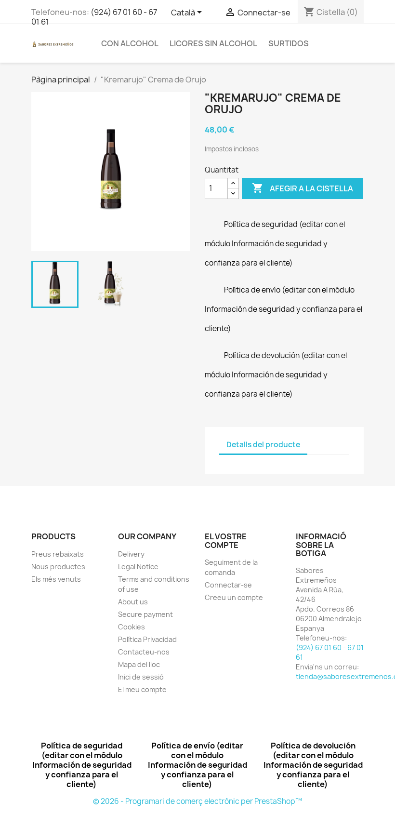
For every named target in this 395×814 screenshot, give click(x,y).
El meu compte (142, 689)
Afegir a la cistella (302, 188)
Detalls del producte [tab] (263, 445)
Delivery (131, 554)
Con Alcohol (129, 43)
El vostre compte (226, 540)
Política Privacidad (147, 639)
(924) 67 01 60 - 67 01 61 (94, 17)
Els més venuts (56, 579)
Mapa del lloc (139, 664)
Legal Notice (138, 566)
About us (133, 601)
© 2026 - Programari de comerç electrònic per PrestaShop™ (197, 801)
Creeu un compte (234, 597)
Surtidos (288, 43)
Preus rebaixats (57, 554)
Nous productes (58, 566)
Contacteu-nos (144, 651)
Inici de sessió (141, 676)
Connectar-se (228, 584)
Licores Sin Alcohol (213, 43)
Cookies (131, 626)
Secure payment (145, 614)
